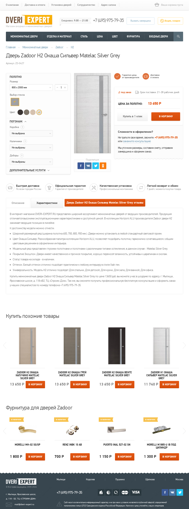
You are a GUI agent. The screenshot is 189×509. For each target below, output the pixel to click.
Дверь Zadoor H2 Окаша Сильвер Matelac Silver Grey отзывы (104, 202)
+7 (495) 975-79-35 (108, 20)
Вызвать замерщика (140, 20)
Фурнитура (133, 36)
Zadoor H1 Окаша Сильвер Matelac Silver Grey (161, 375)
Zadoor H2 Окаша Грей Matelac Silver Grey (72, 374)
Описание (18, 203)
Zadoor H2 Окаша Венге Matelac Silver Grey (117, 374)
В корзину (166, 116)
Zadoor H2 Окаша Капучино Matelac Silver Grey (27, 375)
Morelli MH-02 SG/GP (27, 444)
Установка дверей (61, 4)
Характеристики (47, 203)
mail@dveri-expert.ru (24, 504)
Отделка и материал (59, 36)
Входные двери (158, 36)
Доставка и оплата (35, 4)
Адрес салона (108, 4)
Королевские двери (22, 481)
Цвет (115, 36)
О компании (12, 4)
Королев (90, 479)
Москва (179, 479)
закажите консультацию (137, 141)
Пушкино (120, 479)
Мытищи (61, 479)
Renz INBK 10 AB (72, 444)
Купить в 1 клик (132, 116)
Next (184, 345)
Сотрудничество (86, 4)
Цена (100, 36)
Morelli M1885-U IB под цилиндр (161, 446)
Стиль (84, 36)
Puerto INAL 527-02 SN (116, 444)
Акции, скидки (172, 20)
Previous (4, 345)
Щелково (150, 479)
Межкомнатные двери (24, 36)
